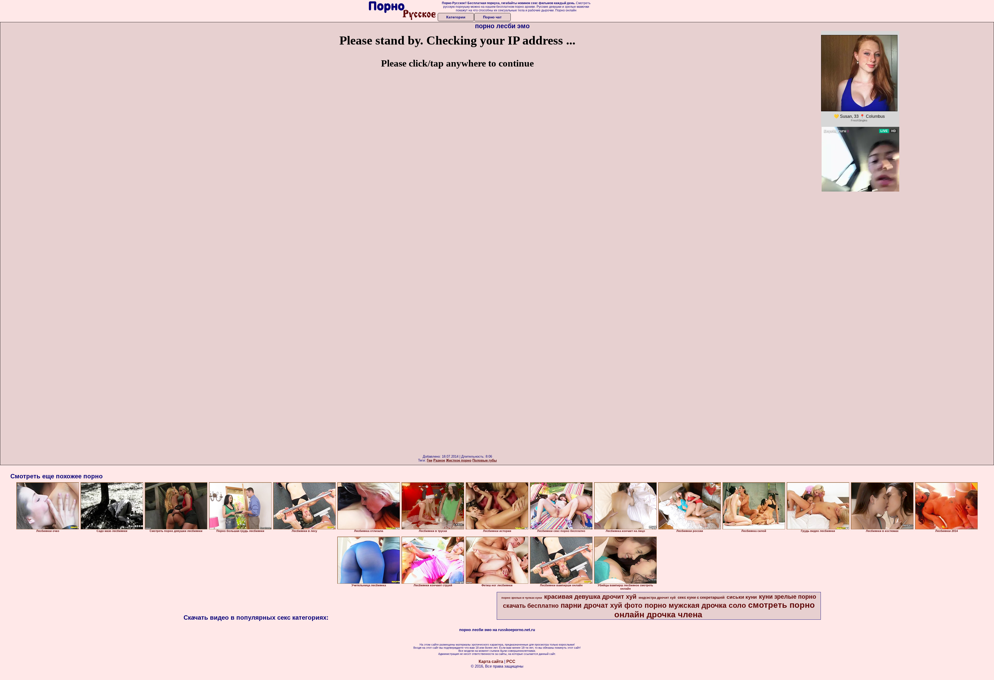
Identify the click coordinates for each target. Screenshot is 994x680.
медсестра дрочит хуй (657, 597)
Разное (439, 460)
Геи (429, 460)
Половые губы (484, 460)
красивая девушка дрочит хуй (590, 596)
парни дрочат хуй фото (601, 605)
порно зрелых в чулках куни (521, 597)
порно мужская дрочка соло (695, 605)
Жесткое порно (458, 460)
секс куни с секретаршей (701, 597)
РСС (510, 661)
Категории (455, 17)
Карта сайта (491, 661)
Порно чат (492, 17)
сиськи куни (742, 597)
